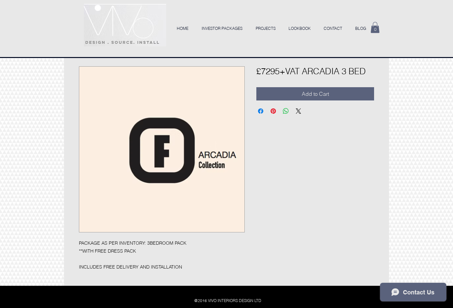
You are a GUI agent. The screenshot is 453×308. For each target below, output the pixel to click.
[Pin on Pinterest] (273, 111)
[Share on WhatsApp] (286, 111)
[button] (375, 27)
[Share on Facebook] (261, 111)
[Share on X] (298, 111)
